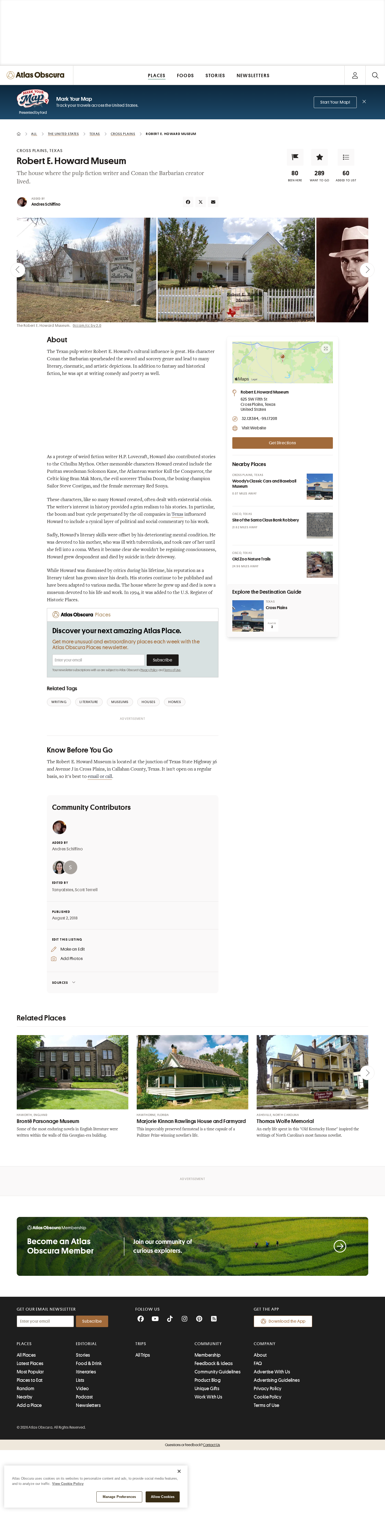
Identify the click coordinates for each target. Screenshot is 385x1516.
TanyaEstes (62, 890)
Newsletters (88, 1405)
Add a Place (29, 1405)
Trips (141, 1344)
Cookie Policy (267, 1397)
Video (82, 1388)
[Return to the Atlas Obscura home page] (36, 75)
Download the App (287, 1321)
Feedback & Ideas (214, 1363)
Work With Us (208, 1397)
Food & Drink (89, 1363)
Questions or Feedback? (192, 1445)
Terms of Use (172, 670)
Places (24, 1344)
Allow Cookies (163, 1497)
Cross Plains (276, 608)
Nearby (24, 1397)
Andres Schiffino (45, 204)
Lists (80, 1380)
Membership (208, 1355)
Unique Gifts (207, 1388)
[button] (295, 157)
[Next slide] (367, 270)
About (260, 1355)
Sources (60, 982)
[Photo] (320, 487)
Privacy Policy (149, 670)
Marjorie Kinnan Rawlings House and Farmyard (191, 1121)
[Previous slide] (17, 270)
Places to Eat (30, 1380)
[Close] (179, 1471)
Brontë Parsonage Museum (48, 1121)
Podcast (84, 1397)
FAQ (258, 1363)
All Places (26, 1355)
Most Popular (30, 1372)
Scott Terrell (86, 890)
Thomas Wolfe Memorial (285, 1121)
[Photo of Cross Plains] (248, 616)
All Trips (142, 1355)
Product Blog (208, 1380)
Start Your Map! (335, 102)
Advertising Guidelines (277, 1380)
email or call (100, 776)
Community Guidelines (217, 1372)
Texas (177, 514)
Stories (83, 1355)
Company (265, 1344)
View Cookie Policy (68, 1484)
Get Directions (282, 443)
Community (208, 1344)
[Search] (375, 75)
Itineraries (86, 1372)
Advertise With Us (272, 1372)
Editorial (86, 1344)
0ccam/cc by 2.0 (87, 325)
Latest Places (30, 1363)
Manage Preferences (119, 1497)
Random (26, 1388)
